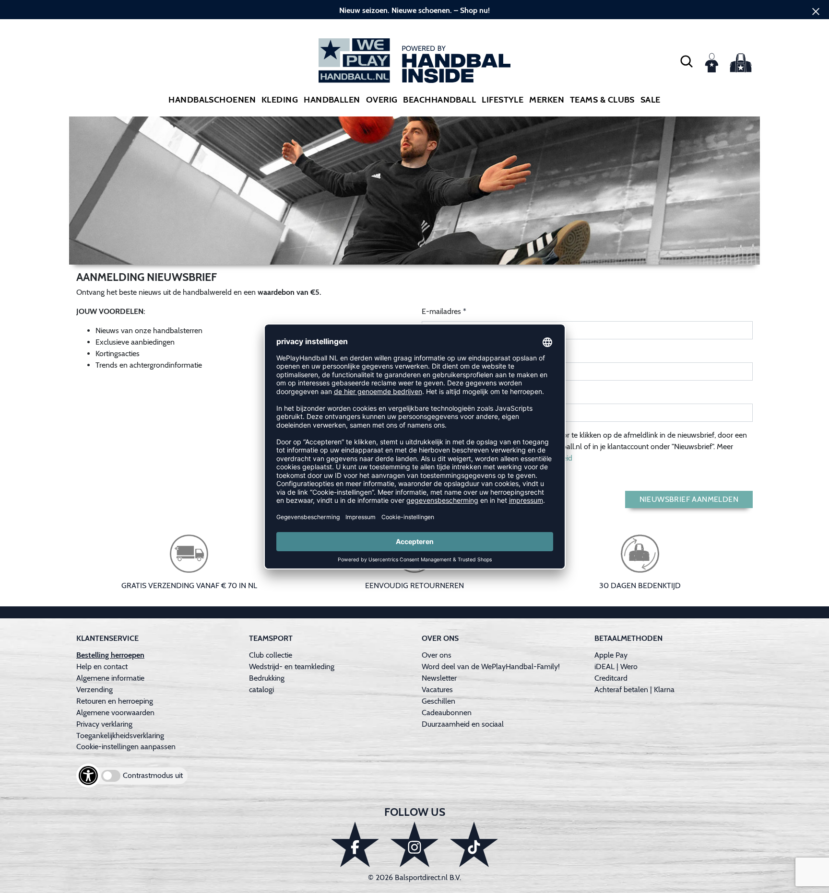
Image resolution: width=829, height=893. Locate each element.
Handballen (332, 99)
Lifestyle (502, 99)
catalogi (261, 689)
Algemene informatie (110, 678)
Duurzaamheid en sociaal (463, 724)
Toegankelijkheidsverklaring (120, 735)
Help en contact (102, 666)
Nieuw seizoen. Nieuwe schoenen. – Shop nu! (414, 10)
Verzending (94, 689)
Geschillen (438, 701)
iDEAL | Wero (616, 666)
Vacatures (437, 689)
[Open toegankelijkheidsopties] (88, 776)
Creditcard (611, 678)
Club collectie (270, 655)
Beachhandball (439, 99)
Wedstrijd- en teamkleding (291, 666)
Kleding (279, 99)
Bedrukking (266, 678)
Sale (650, 99)
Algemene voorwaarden (115, 712)
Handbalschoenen (212, 99)
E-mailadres (441, 311)
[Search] (686, 60)
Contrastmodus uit (153, 775)
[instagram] (414, 844)
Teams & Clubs (602, 99)
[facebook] (355, 844)
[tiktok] (474, 844)
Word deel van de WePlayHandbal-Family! (491, 666)
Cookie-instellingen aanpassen (126, 746)
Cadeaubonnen (447, 712)
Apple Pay (611, 655)
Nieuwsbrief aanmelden (689, 499)
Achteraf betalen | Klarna (634, 689)
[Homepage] (414, 60)
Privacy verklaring (104, 724)
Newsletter (439, 678)
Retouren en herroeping (114, 701)
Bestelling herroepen (110, 655)
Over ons (436, 655)
